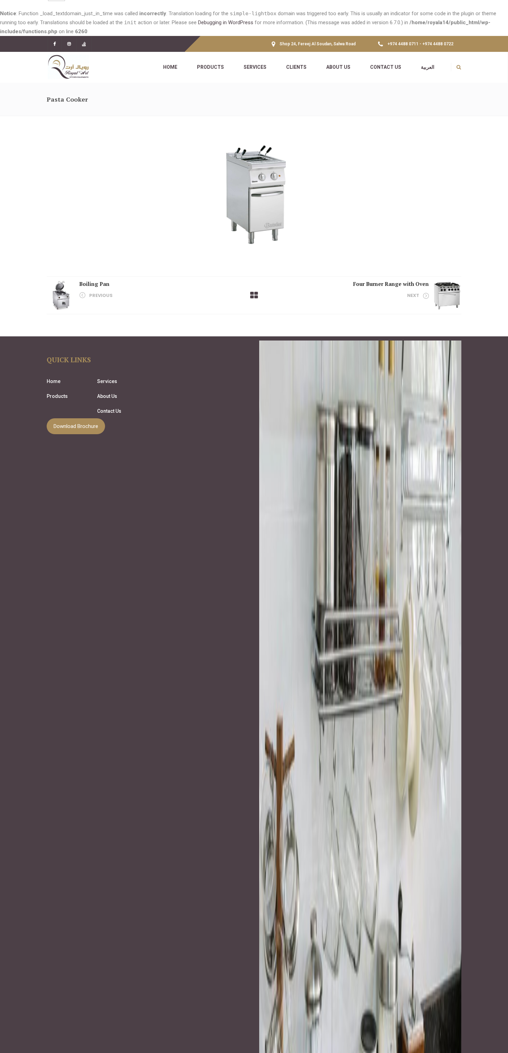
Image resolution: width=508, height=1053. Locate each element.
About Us (107, 396)
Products (57, 396)
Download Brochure (76, 426)
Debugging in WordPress (225, 22)
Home (53, 381)
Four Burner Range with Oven (391, 283)
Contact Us (109, 411)
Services (107, 381)
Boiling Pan (94, 283)
